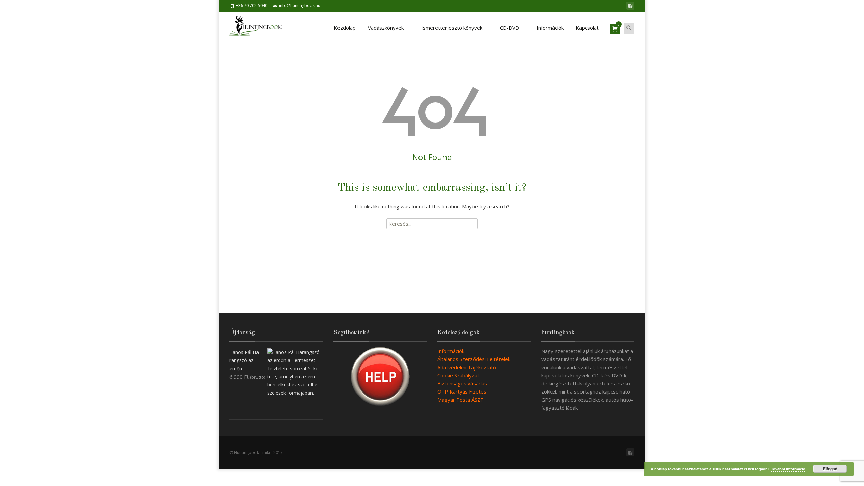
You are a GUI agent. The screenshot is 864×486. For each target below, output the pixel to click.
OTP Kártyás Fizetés (461, 391)
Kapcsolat (587, 27)
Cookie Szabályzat (458, 375)
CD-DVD (509, 27)
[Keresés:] (432, 223)
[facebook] (630, 6)
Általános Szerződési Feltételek (473, 359)
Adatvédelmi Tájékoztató (466, 367)
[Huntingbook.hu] (259, 27)
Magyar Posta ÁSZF (460, 399)
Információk (550, 27)
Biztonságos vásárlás (462, 383)
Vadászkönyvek (386, 27)
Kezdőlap (345, 27)
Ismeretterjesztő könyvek (451, 27)
